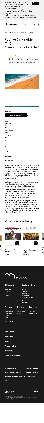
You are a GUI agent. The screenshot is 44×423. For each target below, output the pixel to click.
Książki (22, 32)
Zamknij (35, 3)
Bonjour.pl (20, 399)
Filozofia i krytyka (31, 32)
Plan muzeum (25, 293)
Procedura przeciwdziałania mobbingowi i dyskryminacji (20, 376)
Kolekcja (20, 307)
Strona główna (8, 32)
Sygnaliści (7, 380)
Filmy (18, 315)
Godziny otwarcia (26, 291)
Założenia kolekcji (21, 311)
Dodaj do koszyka (15, 115)
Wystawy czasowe (9, 311)
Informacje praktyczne (27, 297)
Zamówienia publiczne (32, 368)
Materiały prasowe (12, 355)
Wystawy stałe (8, 313)
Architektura (7, 291)
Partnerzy (9, 351)
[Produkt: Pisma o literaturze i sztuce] (31, 240)
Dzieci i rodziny (32, 311)
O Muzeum (9, 285)
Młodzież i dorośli (33, 313)
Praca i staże (7, 295)
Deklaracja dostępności (31, 372)
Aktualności (9, 332)
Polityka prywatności (10, 368)
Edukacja (33, 307)
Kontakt (8, 341)
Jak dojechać (25, 302)
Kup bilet (24, 289)
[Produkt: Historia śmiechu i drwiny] (13, 240)
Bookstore (16, 32)
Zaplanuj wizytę (28, 285)
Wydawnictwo (10, 346)
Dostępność (25, 299)
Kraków (9, 392)
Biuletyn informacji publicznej (13, 372)
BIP (36, 392)
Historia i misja (8, 289)
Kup (17, 244)
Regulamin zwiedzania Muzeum (29, 300)
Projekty (6, 317)
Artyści (19, 313)
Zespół (6, 293)
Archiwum (7, 315)
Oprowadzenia (25, 295)
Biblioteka (9, 336)
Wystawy (8, 307)
